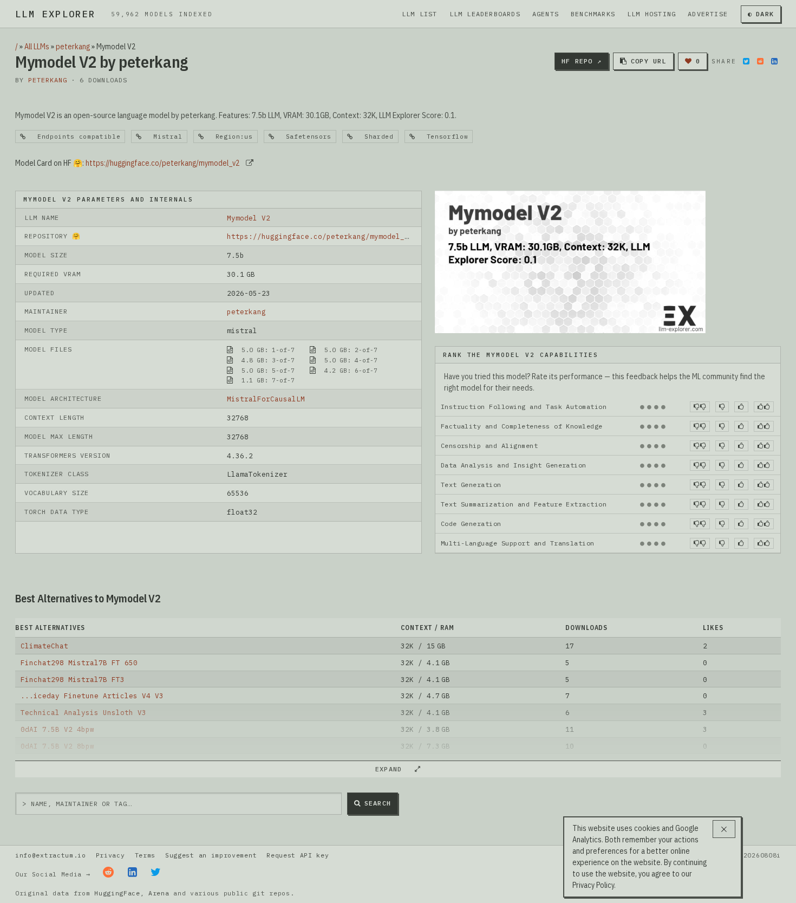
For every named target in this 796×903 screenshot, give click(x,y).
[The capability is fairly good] (741, 406)
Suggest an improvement (211, 855)
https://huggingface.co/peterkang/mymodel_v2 (163, 163)
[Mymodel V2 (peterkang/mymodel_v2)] (570, 261)
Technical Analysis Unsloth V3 (83, 712)
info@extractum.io (50, 855)
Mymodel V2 (248, 217)
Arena (158, 893)
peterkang (73, 46)
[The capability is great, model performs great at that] (764, 406)
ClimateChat (44, 645)
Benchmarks (593, 14)
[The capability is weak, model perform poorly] (700, 406)
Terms (145, 855)
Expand (393, 769)
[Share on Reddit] (760, 61)
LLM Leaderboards (484, 14)
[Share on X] (746, 61)
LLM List (420, 14)
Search (377, 803)
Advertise (708, 14)
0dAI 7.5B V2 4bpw (57, 729)
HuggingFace (117, 893)
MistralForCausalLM (266, 398)
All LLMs (36, 46)
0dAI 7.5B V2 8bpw (57, 746)
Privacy (110, 855)
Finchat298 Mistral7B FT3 (73, 679)
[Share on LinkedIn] (774, 61)
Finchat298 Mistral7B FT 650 (79, 662)
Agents (545, 14)
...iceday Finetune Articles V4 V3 (92, 695)
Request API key (297, 855)
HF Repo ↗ (582, 61)
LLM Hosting (651, 14)
